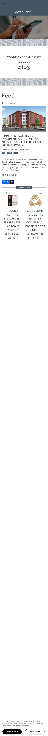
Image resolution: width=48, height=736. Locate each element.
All (4, 153)
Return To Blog (9, 103)
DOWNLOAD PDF (9, 175)
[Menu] (4, 4)
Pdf (15, 153)
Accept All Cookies (12, 731)
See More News (24, 187)
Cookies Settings (34, 731)
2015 (9, 153)
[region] (24, 727)
